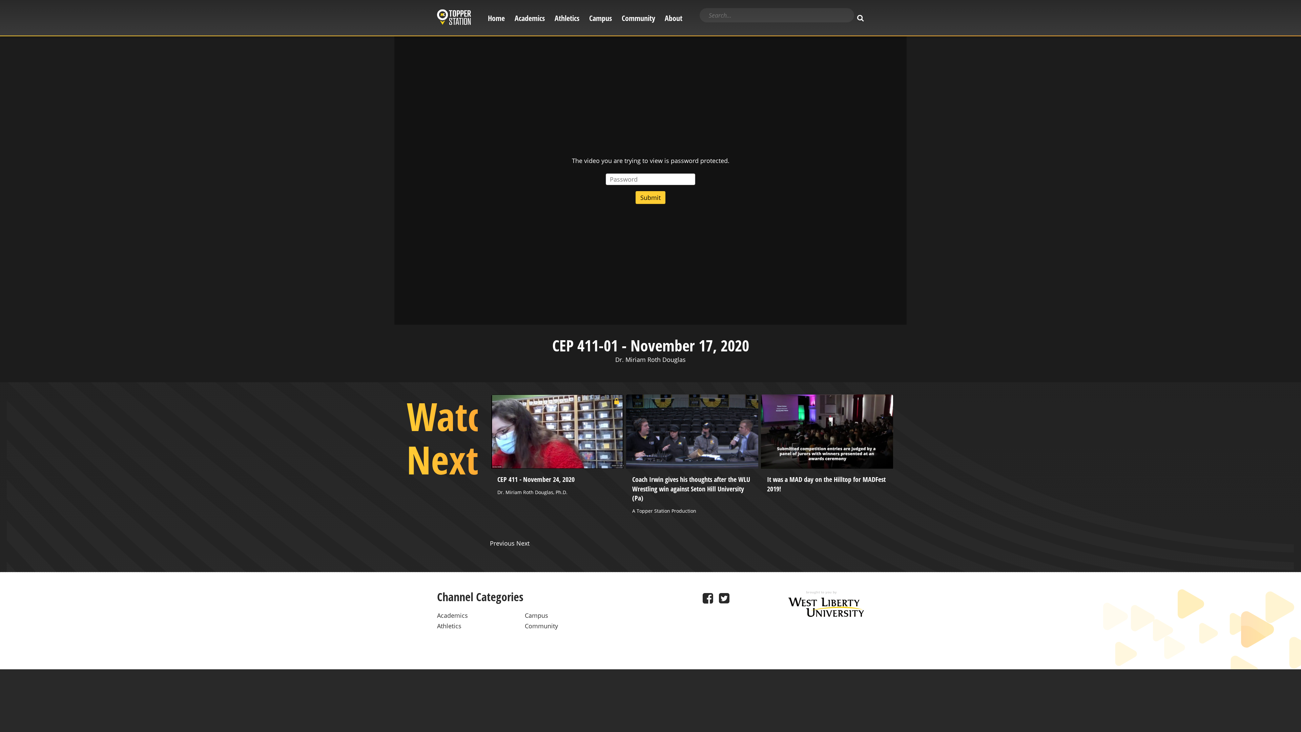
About (673, 18)
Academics (530, 18)
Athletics (567, 18)
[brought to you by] (826, 615)
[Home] (454, 18)
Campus (600, 18)
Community (638, 18)
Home (496, 18)
